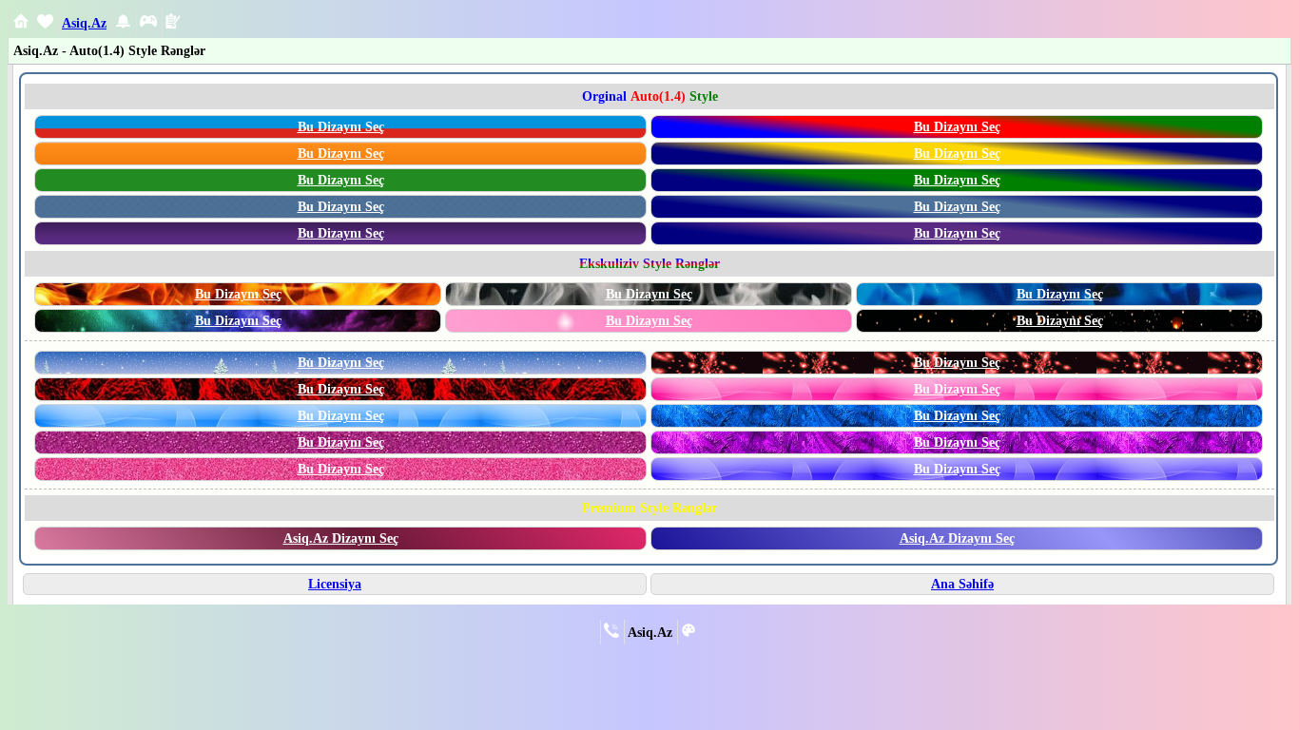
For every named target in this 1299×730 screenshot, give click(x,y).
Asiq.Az (84, 22)
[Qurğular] (173, 23)
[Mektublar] (123, 24)
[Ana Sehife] (21, 23)
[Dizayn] (688, 633)
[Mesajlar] (45, 24)
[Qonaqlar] (148, 24)
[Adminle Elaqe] (611, 633)
